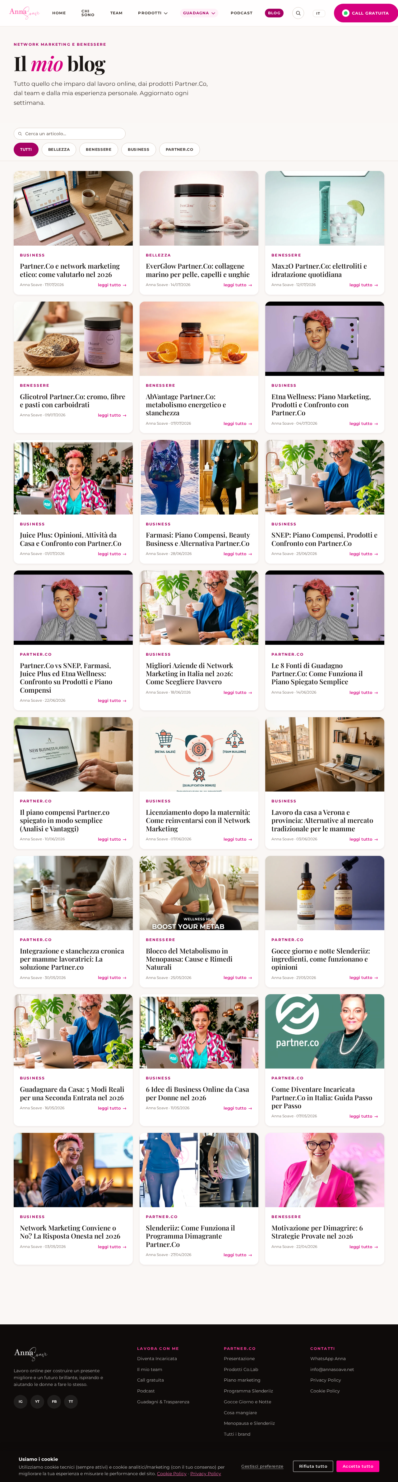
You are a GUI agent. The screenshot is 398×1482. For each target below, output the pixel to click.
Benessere (98, 149)
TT (71, 1401)
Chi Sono (88, 13)
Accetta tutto (358, 1466)
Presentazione (239, 1358)
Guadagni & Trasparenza (163, 1402)
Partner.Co (179, 149)
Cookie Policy (325, 1391)
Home (59, 13)
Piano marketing (242, 1380)
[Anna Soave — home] (24, 13)
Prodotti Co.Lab (241, 1369)
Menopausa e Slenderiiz (249, 1423)
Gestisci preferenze (262, 1466)
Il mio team (149, 1369)
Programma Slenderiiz (248, 1391)
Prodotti (150, 13)
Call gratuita (150, 1380)
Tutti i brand (237, 1434)
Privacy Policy (325, 1380)
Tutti (26, 149)
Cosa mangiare (240, 1412)
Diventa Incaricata (157, 1358)
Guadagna (196, 13)
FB (54, 1401)
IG (20, 1401)
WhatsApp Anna (328, 1358)
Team (116, 13)
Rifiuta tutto (313, 1466)
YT (37, 1401)
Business (139, 149)
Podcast (241, 13)
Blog (274, 13)
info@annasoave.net (332, 1369)
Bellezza (59, 149)
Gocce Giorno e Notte (247, 1402)
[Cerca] (298, 13)
